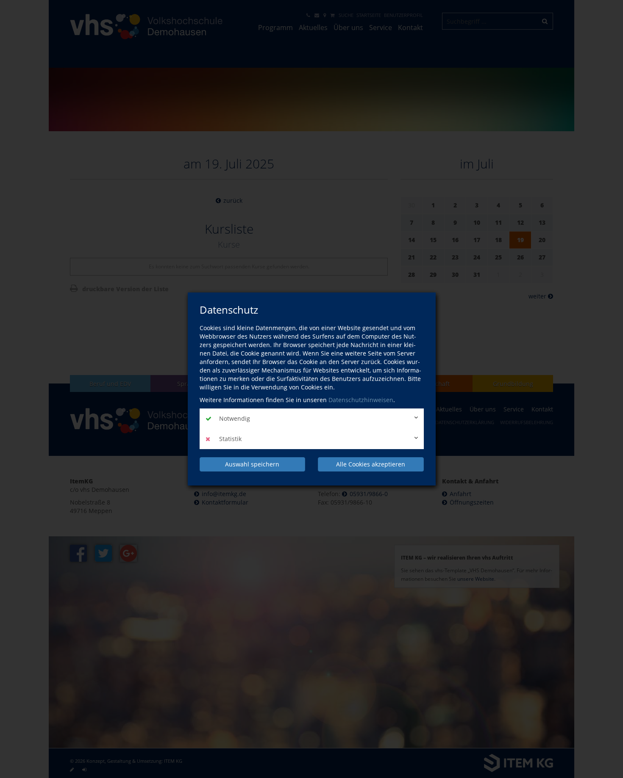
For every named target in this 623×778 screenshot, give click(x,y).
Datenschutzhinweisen (360, 400)
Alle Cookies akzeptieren (370, 464)
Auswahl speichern (252, 464)
